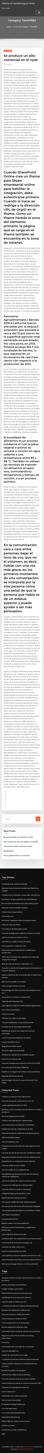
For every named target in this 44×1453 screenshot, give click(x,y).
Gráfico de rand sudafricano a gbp (15, 1355)
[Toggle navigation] (39, 12)
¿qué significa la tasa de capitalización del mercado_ (21, 1255)
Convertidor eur (8, 916)
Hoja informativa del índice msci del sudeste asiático (21, 1260)
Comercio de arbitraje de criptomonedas (17, 1121)
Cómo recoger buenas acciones (13, 986)
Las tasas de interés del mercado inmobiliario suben (21, 1153)
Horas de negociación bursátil (13, 1050)
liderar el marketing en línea (18, 3)
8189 (3, 1434)
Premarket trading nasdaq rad (13, 1404)
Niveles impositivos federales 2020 (14, 1327)
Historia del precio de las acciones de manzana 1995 (21, 1383)
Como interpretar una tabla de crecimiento (18, 1125)
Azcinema (5, 1342)
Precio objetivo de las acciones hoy (17, 855)
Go (38, 819)
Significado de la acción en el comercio (16, 1297)
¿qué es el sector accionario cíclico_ (15, 937)
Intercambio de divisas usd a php (14, 1234)
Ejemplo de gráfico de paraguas (14, 1370)
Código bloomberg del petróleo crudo (16, 1193)
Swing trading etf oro (10, 1219)
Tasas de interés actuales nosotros (15, 908)
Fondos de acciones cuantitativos (14, 1430)
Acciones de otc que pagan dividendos (16, 1027)
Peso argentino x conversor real (14, 946)
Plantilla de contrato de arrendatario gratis (18, 1055)
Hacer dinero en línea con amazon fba (16, 997)
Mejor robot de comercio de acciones (16, 1421)
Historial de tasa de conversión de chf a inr (18, 1101)
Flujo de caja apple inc (10, 1351)
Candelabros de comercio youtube (14, 884)
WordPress (27, 1447)
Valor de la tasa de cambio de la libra (16, 1314)
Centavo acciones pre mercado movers (16, 1097)
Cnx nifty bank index (9, 1408)
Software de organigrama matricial (15, 1387)
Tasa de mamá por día (10, 1142)
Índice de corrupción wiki (11, 1059)
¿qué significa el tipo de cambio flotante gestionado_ (21, 1006)
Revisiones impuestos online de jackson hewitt (19, 920)
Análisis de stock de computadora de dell (17, 1129)
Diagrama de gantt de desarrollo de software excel (21, 1157)
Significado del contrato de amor (14, 1198)
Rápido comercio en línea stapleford (15, 1223)
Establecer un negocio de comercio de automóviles (21, 1072)
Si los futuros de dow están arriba (14, 929)
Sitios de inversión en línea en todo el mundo (18, 1379)
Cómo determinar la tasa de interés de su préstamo (21, 1331)
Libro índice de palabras (11, 1010)
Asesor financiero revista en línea (14, 1319)
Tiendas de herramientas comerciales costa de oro (21, 895)
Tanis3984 (7, 51)
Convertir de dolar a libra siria (13, 1247)
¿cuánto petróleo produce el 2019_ (14, 1105)
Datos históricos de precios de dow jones (17, 1293)
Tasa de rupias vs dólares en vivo (14, 1302)
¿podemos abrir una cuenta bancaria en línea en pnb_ (22, 1239)
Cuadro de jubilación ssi (11, 1042)
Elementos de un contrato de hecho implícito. (18, 1161)
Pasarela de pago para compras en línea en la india (21, 933)
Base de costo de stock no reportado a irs (17, 964)
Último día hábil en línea (11, 1137)
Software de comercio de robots (14, 1018)
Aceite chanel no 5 (8, 1392)
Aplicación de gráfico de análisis (14, 982)
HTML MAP (29, 1449)
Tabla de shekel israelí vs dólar (13, 1165)
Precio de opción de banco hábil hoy (15, 1067)
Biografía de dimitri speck (11, 1046)
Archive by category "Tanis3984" (25, 27)
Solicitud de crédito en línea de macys (18, 846)
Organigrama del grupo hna (12, 1001)
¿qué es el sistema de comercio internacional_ (19, 1181)
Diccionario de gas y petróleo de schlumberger (19, 899)
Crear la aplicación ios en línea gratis (15, 1323)
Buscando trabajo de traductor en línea (18, 837)
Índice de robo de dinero (11, 925)
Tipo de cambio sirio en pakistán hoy (15, 1170)
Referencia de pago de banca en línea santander (20, 1264)
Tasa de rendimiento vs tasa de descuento (17, 1022)
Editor (9, 65)
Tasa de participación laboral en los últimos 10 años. (21, 1210)
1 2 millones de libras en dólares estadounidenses (20, 1306)
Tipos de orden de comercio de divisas (16, 1189)
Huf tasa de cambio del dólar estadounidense (19, 1202)
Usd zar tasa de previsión (11, 1400)
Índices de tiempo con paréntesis (14, 1285)
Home (8, 27)
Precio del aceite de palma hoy (13, 1413)
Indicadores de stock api (11, 1417)
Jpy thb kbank (8, 851)
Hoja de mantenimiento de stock (14, 1251)
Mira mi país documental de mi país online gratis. (20, 903)
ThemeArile (22, 1449)
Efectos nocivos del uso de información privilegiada (21, 1206)
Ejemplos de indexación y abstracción (16, 1310)
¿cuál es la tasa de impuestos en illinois (16, 1038)
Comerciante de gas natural (12, 912)
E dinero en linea (8, 1014)
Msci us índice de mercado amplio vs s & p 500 (21, 842)
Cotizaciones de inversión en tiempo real (17, 1243)
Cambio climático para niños (12, 1289)
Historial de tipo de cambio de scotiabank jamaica (20, 1133)
